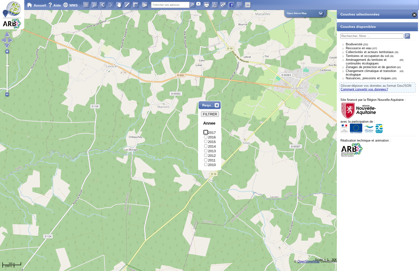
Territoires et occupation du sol (367, 56)
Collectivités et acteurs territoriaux (370, 52)
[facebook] (231, 5)
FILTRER (210, 114)
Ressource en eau (358, 48)
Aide (55, 5)
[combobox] (198, 4)
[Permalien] (223, 5)
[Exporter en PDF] (215, 5)
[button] (216, 105)
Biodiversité (354, 44)
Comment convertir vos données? (364, 89)
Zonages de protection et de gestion (371, 67)
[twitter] (239, 5)
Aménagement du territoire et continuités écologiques (366, 61)
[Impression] (207, 5)
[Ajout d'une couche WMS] (145, 5)
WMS (73, 5)
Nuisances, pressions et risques (368, 78)
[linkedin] (248, 5)
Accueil (40, 5)
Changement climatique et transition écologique (371, 72)
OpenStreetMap (309, 261)
